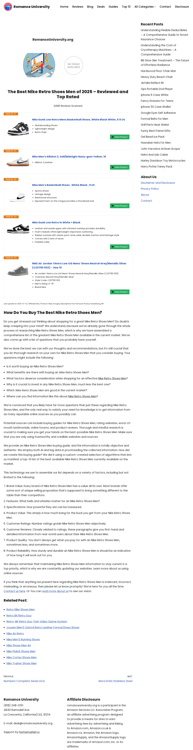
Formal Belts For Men (154, 119)
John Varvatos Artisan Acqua (160, 149)
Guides (113, 7)
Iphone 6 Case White (154, 95)
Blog (90, 7)
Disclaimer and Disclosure (158, 183)
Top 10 (126, 7)
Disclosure (182, 7)
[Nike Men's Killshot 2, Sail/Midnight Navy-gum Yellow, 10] (18, 162)
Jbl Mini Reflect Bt (152, 83)
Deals (101, 7)
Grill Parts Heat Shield (155, 125)
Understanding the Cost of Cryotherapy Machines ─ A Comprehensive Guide (158, 49)
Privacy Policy (150, 189)
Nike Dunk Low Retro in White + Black (56, 222)
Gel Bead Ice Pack (152, 137)
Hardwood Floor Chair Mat (158, 71)
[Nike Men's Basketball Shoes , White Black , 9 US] (18, 194)
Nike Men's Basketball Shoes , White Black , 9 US (63, 185)
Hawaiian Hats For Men (156, 143)
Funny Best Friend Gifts (155, 131)
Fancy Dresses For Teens (157, 101)
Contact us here (14, 591)
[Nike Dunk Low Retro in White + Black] (18, 229)
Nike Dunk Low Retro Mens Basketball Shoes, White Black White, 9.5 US (78, 119)
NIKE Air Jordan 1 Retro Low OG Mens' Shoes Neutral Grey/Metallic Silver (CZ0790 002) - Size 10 (79, 265)
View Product (121, 137)
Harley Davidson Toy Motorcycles (163, 161)
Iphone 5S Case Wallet (156, 107)
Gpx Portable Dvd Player (157, 89)
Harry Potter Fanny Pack (156, 166)
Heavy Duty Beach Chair (157, 77)
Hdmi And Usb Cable (154, 155)
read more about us (55, 591)
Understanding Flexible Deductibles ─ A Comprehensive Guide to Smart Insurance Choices (164, 34)
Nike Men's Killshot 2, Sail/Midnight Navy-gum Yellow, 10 (69, 156)
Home (64, 7)
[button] (155, 6)
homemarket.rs (29, 732)
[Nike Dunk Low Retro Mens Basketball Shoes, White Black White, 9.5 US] (18, 129)
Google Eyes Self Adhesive (158, 113)
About (145, 195)
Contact (165, 7)
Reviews (77, 7)
